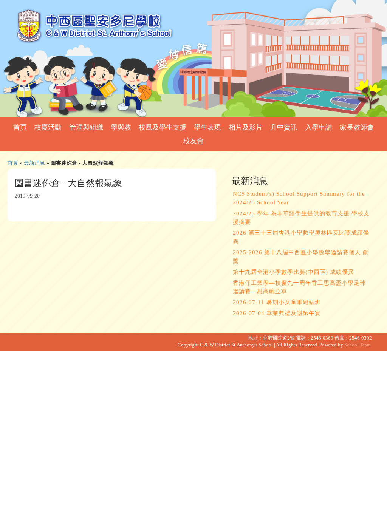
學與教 (121, 127)
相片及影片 (246, 127)
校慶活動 (48, 127)
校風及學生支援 (162, 127)
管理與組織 (86, 127)
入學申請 (318, 127)
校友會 (193, 141)
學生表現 (207, 127)
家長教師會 (357, 127)
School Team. (358, 345)
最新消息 (34, 163)
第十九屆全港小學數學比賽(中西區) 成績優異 (293, 272)
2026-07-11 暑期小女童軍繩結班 (277, 302)
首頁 (20, 127)
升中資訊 (283, 127)
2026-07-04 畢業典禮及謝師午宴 (277, 313)
